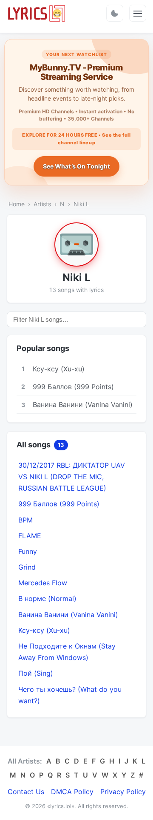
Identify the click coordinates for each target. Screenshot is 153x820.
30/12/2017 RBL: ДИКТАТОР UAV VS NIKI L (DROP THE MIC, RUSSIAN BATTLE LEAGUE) (71, 476)
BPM (25, 520)
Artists (42, 204)
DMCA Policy (72, 791)
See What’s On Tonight (76, 166)
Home (16, 204)
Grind (27, 567)
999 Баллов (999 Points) (58, 504)
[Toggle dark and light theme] (114, 13)
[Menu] (137, 13)
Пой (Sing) (35, 673)
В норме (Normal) (47, 598)
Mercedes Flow (42, 582)
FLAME (29, 535)
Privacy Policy (123, 791)
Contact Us (26, 791)
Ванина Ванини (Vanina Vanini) (68, 614)
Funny (27, 551)
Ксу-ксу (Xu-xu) (44, 630)
